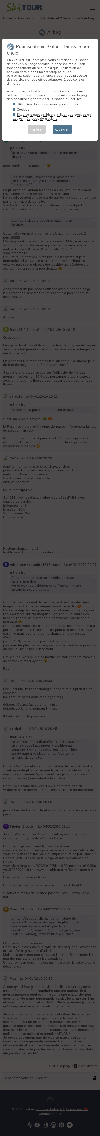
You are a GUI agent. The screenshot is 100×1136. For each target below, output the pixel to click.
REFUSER (36, 129)
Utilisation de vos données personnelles (48, 104)
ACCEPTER (62, 129)
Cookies (23, 109)
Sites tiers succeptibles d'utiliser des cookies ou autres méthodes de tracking (52, 116)
